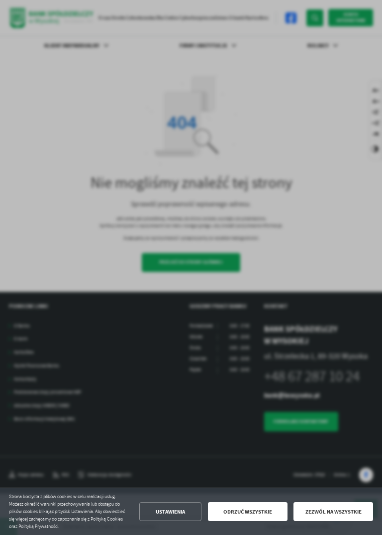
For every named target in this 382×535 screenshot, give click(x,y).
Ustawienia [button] (170, 512)
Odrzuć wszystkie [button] (247, 512)
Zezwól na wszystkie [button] (333, 512)
